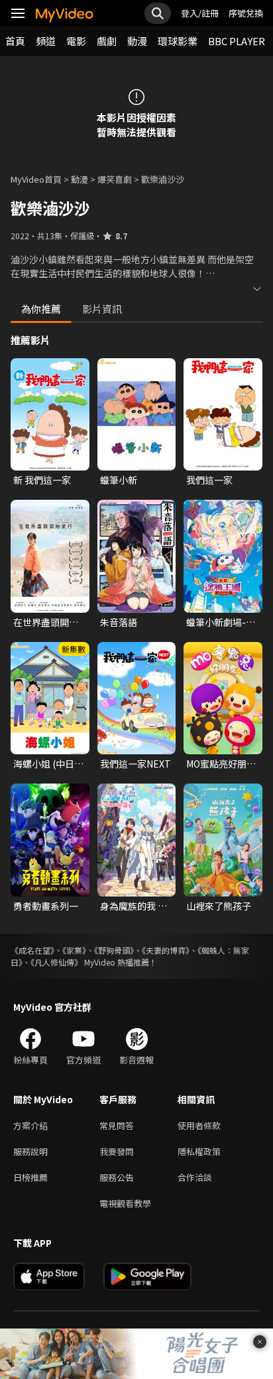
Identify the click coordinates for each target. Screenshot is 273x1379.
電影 (76, 41)
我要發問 (116, 1151)
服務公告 (116, 1177)
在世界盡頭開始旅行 (45, 622)
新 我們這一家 (42, 479)
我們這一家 (209, 479)
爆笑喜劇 (114, 179)
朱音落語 (118, 622)
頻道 (46, 41)
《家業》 (74, 950)
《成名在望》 (32, 950)
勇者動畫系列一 (45, 905)
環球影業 (177, 41)
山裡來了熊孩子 (218, 905)
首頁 (15, 41)
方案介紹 (30, 1125)
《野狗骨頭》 (114, 950)
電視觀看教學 (125, 1203)
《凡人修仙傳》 (56, 962)
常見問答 (116, 1125)
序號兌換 (246, 13)
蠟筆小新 (118, 479)
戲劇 (107, 41)
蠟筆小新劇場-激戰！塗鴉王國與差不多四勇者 (220, 622)
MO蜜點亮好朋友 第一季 (221, 763)
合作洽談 (195, 1177)
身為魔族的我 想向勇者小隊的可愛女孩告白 (133, 905)
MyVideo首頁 (36, 179)
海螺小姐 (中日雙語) (48, 763)
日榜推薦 (30, 1177)
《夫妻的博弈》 (166, 950)
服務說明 (30, 1151)
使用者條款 (199, 1125)
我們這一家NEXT (135, 763)
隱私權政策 (199, 1151)
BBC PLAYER (236, 41)
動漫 (137, 41)
